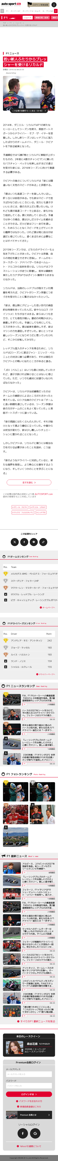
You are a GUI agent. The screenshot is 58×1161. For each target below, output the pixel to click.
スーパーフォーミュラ (31, 11)
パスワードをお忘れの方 (30, 1101)
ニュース (27, 17)
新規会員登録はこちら (30, 1106)
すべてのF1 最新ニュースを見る (37, 1021)
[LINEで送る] (34, 542)
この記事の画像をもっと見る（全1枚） (28, 110)
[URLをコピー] (43, 542)
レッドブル (42, 512)
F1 (7, 11)
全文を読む (27, 482)
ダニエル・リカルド (39, 507)
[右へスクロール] (56, 11)
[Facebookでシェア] (24, 542)
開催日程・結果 (42, 17)
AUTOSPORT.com (44, 494)
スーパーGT (15, 11)
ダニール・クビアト (20, 507)
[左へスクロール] (2, 11)
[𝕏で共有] (15, 542)
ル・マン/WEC (49, 11)
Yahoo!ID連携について (30, 1146)
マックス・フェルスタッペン (23, 512)
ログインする (27, 1094)
